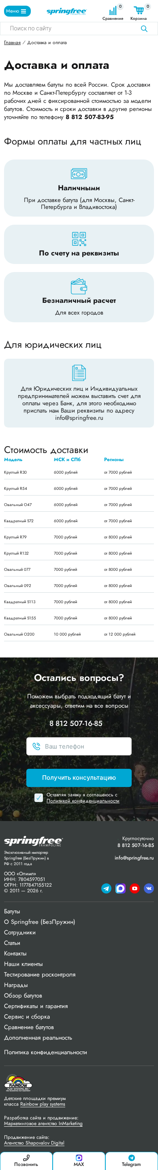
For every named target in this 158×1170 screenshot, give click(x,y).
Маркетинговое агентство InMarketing (43, 1123)
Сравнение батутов (29, 1027)
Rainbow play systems (42, 1104)
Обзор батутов (23, 995)
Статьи (12, 942)
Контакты (15, 953)
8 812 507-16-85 (75, 723)
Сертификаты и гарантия (36, 1006)
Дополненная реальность (38, 1037)
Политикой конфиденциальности (83, 800)
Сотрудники (20, 932)
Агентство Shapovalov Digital (34, 1143)
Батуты (12, 911)
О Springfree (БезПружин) (39, 921)
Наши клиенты (23, 963)
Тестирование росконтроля (39, 974)
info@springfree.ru (79, 417)
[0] (113, 10)
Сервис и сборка (27, 1016)
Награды (16, 985)
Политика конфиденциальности (45, 1052)
